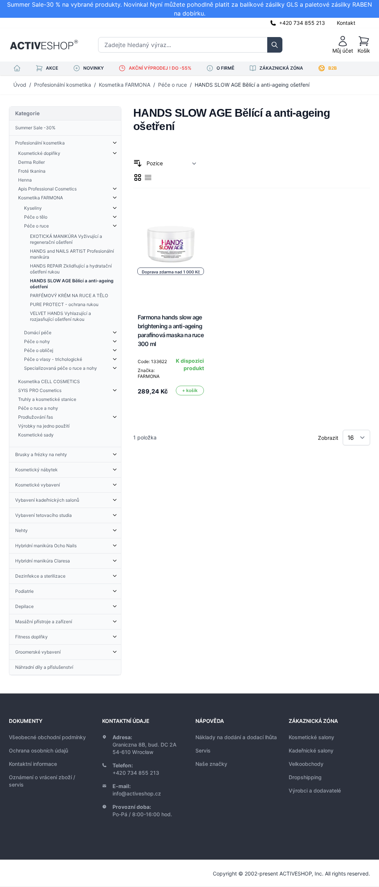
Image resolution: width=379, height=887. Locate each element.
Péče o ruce (172, 85)
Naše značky (211, 764)
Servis (203, 750)
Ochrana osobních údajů (38, 750)
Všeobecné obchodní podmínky (47, 737)
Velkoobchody (306, 764)
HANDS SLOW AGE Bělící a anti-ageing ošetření (252, 85)
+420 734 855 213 (302, 23)
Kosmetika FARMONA (124, 85)
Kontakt (346, 23)
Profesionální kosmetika (62, 85)
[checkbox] (137, 177)
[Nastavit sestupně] (137, 163)
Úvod (19, 85)
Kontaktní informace (33, 764)
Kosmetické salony (311, 737)
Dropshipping (305, 777)
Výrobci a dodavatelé (315, 790)
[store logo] (44, 45)
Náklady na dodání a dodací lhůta (236, 737)
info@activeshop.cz (137, 793)
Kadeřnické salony (311, 750)
